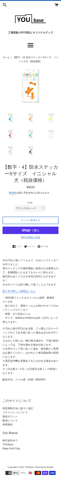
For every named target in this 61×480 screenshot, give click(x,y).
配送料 (12, 192)
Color (30, 203)
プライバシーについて (15, 412)
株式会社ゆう (10, 440)
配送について (10, 420)
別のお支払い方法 (30, 237)
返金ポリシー (10, 416)
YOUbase (8, 444)
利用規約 (8, 424)
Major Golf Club (11, 448)
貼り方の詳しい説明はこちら (19, 291)
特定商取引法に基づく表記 (18, 408)
